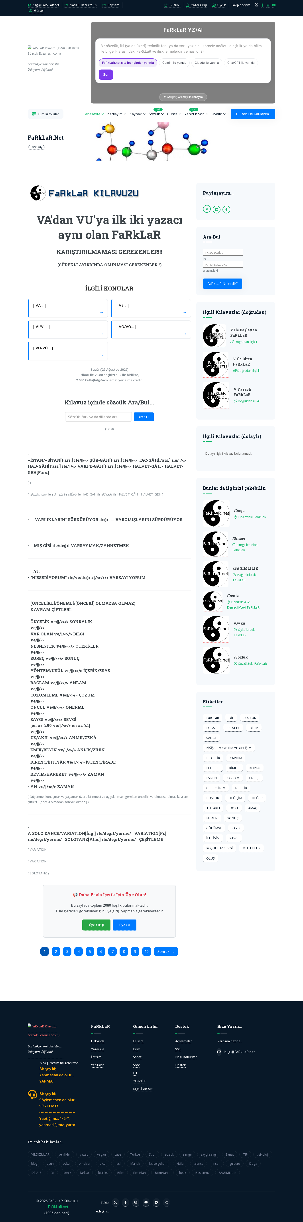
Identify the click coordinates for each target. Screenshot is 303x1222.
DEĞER (257, 798)
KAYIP (236, 828)
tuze (118, 1154)
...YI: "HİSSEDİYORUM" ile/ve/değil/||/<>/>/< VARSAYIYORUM (88, 574)
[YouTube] (146, 1202)
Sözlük (155, 112)
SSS (178, 1049)
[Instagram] (135, 1202)
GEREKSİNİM (215, 788)
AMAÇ (252, 808)
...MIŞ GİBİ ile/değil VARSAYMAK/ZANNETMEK (79, 545)
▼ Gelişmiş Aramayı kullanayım (183, 97)
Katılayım (114, 113)
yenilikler (65, 1154)
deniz (67, 1172)
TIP (245, 1154)
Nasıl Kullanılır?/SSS (83, 5)
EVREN (211, 778)
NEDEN (212, 818)
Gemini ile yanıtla (174, 62)
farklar (84, 1172)
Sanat (137, 1057)
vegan (101, 1154)
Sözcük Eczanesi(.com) (43, 1035)
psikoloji (263, 1154)
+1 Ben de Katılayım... (253, 113)
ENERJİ (254, 778)
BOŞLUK (212, 798)
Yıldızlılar (139, 1080)
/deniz (233, 595)
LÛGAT (211, 727)
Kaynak (136, 113)
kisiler (181, 1163)
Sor (106, 74)
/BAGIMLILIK (245, 568)
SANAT (211, 737)
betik (182, 1172)
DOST (234, 808)
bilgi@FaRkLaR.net (45, 5)
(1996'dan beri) (53, 58)
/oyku (239, 623)
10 (147, 951)
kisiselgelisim (158, 1163)
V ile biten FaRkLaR (242, 361)
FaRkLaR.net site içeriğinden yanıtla (128, 62)
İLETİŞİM (213, 838)
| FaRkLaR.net (56, 1206)
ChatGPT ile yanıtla (241, 62)
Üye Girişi (96, 925)
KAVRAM (232, 778)
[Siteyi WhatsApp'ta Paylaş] (166, 1202)
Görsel (38, 10)
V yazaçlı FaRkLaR (242, 392)
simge (187, 1154)
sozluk (169, 1154)
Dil (135, 1073)
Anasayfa (92, 113)
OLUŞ (210, 858)
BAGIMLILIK (227, 1172)
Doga (253, 1163)
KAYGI (233, 838)
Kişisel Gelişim (143, 1088)
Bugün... (175, 5)
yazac (84, 1154)
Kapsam (113, 5)
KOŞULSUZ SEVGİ (219, 848)
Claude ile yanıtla (207, 62)
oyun (50, 1163)
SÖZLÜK (250, 717)
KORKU (254, 768)
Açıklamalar (183, 1041)
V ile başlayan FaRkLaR (243, 333)
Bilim (136, 1049)
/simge (238, 538)
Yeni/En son (195, 112)
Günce (172, 113)
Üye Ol (124, 925)
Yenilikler (97, 1065)
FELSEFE (233, 727)
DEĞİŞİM (235, 798)
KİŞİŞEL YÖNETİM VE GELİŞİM (228, 747)
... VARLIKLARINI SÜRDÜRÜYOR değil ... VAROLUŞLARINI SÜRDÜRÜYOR (106, 519)
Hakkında (97, 1041)
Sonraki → (166, 951)
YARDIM (236, 758)
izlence (198, 1163)
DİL (231, 717)
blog (34, 1163)
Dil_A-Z (36, 1172)
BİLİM (254, 727)
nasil (118, 1163)
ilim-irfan (139, 1172)
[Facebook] (125, 1202)
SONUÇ (232, 818)
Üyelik (221, 5)
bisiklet (103, 1172)
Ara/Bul (143, 417)
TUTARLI (213, 808)
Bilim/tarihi (162, 1172)
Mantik (135, 1163)
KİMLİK (234, 768)
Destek (180, 1065)
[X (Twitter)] (115, 1202)
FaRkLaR (212, 717)
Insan (216, 1163)
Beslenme (202, 1172)
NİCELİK (241, 788)
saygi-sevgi (208, 1154)
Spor (136, 1065)
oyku (66, 1163)
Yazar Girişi (198, 5)
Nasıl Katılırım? (186, 1057)
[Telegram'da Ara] (156, 1202)
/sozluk (241, 657)
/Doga (239, 510)
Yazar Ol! (97, 1049)
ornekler (85, 1163)
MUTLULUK (251, 848)
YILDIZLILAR (40, 1154)
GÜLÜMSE (214, 828)
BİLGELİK (213, 758)
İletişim (96, 1057)
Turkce (135, 1154)
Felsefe (138, 1041)
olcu (103, 1163)
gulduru (234, 1163)
